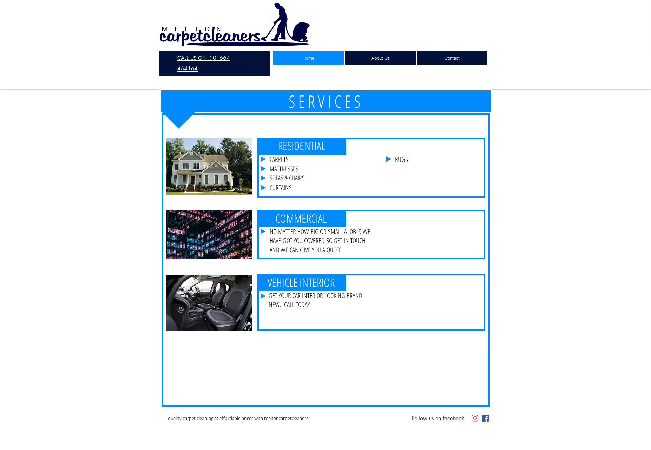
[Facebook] (485, 418)
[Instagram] (475, 418)
